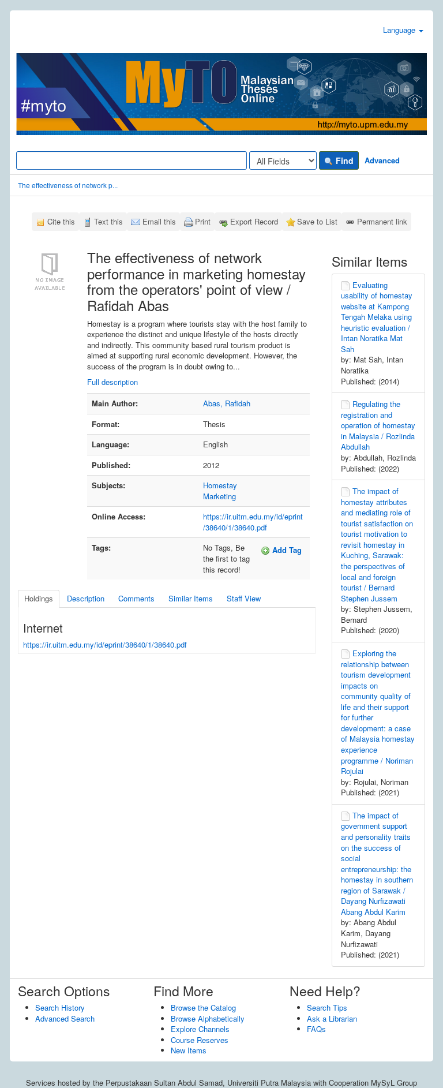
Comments (136, 598)
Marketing (219, 496)
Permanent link (382, 221)
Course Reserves (199, 1039)
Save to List (317, 221)
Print (203, 221)
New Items (189, 1050)
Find (343, 160)
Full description (112, 381)
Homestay (220, 485)
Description (85, 598)
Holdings (38, 598)
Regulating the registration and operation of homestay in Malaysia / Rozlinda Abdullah (378, 425)
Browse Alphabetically (208, 1018)
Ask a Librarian (332, 1018)
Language (400, 29)
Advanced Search (65, 1018)
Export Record (254, 221)
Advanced (382, 160)
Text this (108, 221)
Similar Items (190, 598)
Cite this (61, 221)
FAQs (316, 1028)
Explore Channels (200, 1028)
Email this (159, 221)
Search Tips (327, 1007)
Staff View (244, 598)
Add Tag (286, 549)
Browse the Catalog (203, 1007)
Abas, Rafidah (226, 403)
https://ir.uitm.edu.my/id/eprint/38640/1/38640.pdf (253, 522)
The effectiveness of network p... (68, 185)
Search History (60, 1007)
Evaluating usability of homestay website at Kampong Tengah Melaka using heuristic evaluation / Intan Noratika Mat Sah (376, 316)
